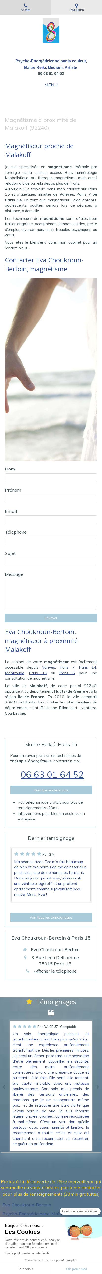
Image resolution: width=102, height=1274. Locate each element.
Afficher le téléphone (55, 971)
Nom (10, 469)
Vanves (48, 667)
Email (11, 511)
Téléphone (15, 532)
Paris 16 (38, 672)
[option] (51, 1085)
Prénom (13, 490)
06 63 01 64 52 (52, 774)
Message (14, 574)
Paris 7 (67, 667)
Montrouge (14, 672)
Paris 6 (67, 672)
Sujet (10, 553)
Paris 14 (88, 667)
